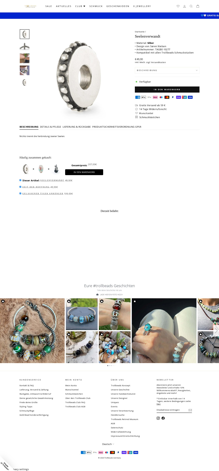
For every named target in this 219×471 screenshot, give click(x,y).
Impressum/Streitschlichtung (125, 436)
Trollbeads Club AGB (75, 406)
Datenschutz (117, 427)
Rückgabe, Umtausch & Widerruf (35, 394)
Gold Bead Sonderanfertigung (34, 415)
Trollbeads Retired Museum (124, 419)
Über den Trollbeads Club (77, 398)
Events (114, 406)
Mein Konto (71, 385)
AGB (113, 423)
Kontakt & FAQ (27, 385)
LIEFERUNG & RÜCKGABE (77, 126)
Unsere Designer (119, 398)
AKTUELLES (64, 6)
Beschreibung (147, 70)
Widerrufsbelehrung (121, 431)
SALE (48, 6)
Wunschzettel (72, 389)
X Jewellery (142, 6)
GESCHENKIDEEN (117, 6)
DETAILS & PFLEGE (50, 126)
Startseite (140, 31)
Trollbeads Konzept (120, 385)
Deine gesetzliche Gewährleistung (36, 398)
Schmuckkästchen (74, 394)
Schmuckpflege (27, 410)
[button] (7, 463)
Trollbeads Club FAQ (75, 402)
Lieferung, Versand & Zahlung (34, 389)
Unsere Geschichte (120, 389)
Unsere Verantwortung (122, 410)
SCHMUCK (96, 6)
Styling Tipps (26, 406)
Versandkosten (158, 62)
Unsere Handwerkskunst (123, 394)
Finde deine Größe (29, 402)
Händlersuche (117, 415)
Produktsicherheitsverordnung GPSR (116, 126)
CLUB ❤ (80, 6)
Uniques (115, 402)
